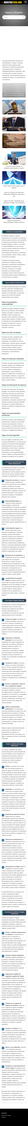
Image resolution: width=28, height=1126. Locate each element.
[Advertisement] (14, 42)
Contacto (3, 1117)
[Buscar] (22, 16)
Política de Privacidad (6, 1115)
